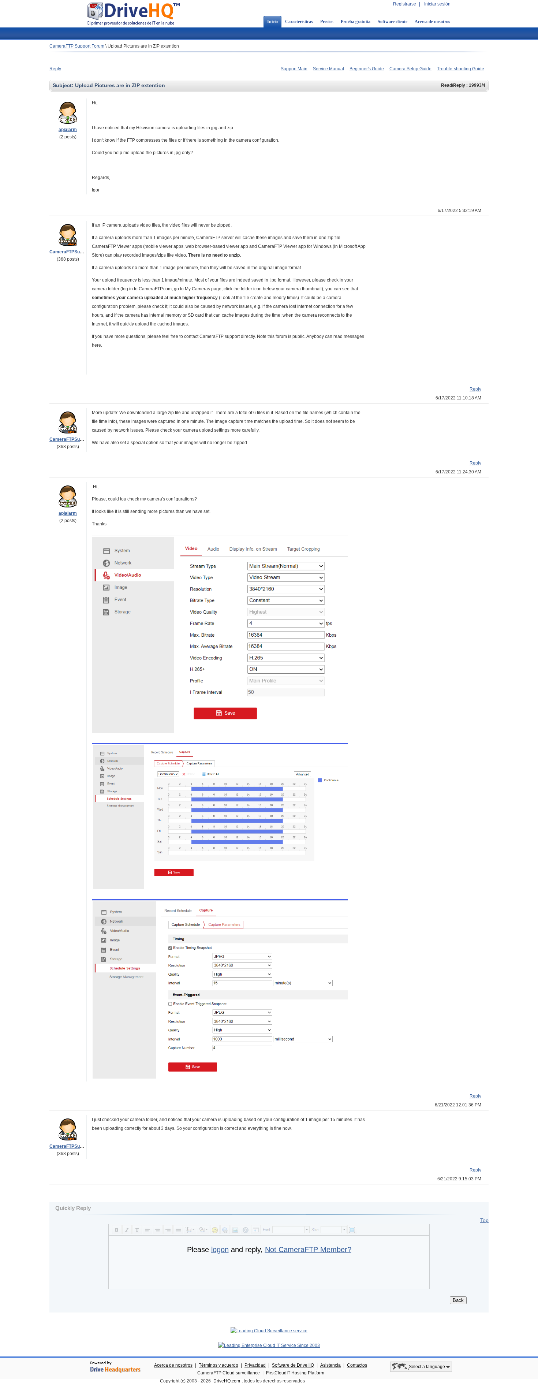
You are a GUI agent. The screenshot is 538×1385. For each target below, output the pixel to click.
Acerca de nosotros (432, 21)
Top (484, 1220)
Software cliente (392, 21)
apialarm (68, 129)
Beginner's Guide (367, 68)
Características (299, 21)
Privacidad (255, 1365)
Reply (55, 68)
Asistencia (330, 1365)
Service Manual (328, 68)
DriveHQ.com (226, 1381)
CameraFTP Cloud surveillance (228, 1372)
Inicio (272, 21)
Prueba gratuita (355, 21)
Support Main (294, 68)
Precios (326, 21)
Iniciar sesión (437, 4)
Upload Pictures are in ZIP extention (143, 46)
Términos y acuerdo (218, 1365)
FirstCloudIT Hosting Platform (295, 1372)
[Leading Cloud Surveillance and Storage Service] (269, 1330)
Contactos (357, 1365)
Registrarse (404, 4)
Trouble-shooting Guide (460, 68)
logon (220, 1250)
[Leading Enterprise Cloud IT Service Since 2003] (269, 1345)
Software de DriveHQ (293, 1365)
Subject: (64, 85)
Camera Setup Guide (410, 68)
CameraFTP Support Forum (76, 46)
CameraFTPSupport (70, 251)
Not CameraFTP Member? (308, 1250)
